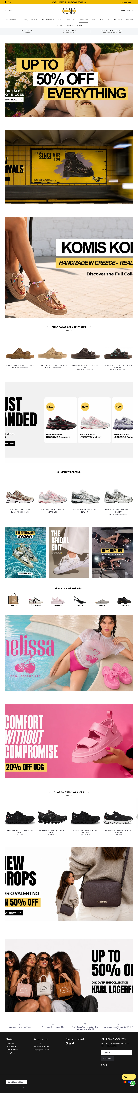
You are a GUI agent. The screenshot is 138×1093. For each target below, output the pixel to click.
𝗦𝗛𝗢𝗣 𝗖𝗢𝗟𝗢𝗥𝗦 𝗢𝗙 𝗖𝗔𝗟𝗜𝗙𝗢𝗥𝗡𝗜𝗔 (69, 327)
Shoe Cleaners (118, 20)
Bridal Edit (129, 20)
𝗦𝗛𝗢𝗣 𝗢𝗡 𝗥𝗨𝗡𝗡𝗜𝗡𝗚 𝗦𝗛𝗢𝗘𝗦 (69, 792)
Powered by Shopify (22, 1087)
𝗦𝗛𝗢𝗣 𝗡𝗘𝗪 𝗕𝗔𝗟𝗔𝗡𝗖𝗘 (69, 472)
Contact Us (38, 1043)
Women (94, 20)
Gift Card (59, 25)
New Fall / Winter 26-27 (12, 20)
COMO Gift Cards (12, 1050)
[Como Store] (69, 10)
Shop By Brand (83, 20)
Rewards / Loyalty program (74, 25)
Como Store (14, 1087)
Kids (108, 20)
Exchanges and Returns (41, 1046)
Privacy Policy (10, 1053)
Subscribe (107, 1059)
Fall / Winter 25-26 (48, 20)
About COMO (10, 1043)
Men (101, 20)
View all (69, 330)
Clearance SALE (70, 20)
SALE (59, 20)
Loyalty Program (11, 1046)
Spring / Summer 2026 (31, 20)
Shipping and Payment (41, 1050)
